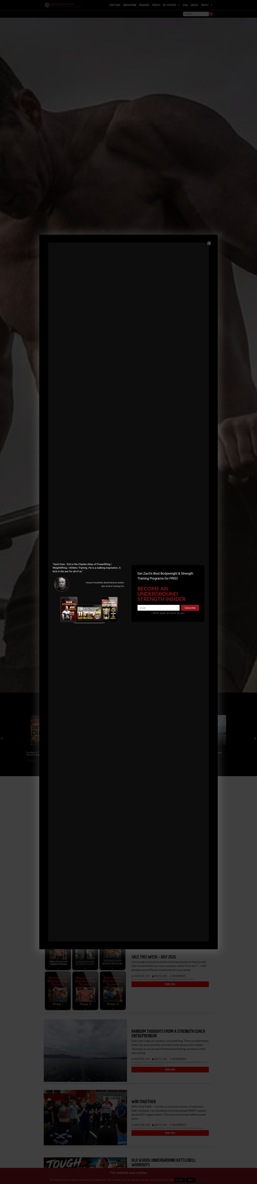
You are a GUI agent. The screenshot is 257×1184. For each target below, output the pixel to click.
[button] (209, 243)
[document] (128, 592)
